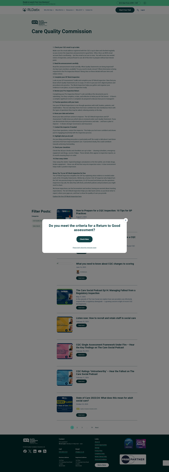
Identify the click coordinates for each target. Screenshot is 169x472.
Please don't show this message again (84, 248)
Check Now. (84, 239)
